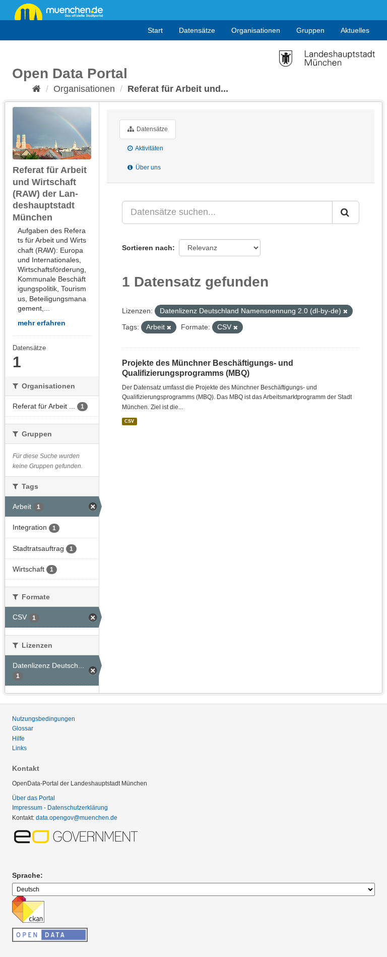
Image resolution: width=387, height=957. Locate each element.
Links (19, 748)
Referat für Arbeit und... (177, 89)
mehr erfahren (42, 323)
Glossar (22, 728)
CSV (129, 421)
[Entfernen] (345, 311)
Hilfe (18, 738)
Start (155, 30)
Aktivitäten (148, 148)
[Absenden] (345, 212)
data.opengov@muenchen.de (76, 817)
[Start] (36, 89)
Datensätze (197, 30)
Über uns (147, 167)
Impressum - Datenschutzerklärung (60, 807)
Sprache (26, 875)
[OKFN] (50, 931)
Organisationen (255, 30)
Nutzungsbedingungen (43, 718)
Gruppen (310, 30)
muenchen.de (62, 11)
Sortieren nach (147, 248)
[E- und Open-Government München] (77, 835)
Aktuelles (355, 30)
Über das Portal (33, 798)
